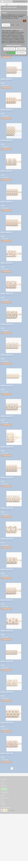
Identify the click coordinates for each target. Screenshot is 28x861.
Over (18, 25)
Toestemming (6, 25)
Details (12, 25)
